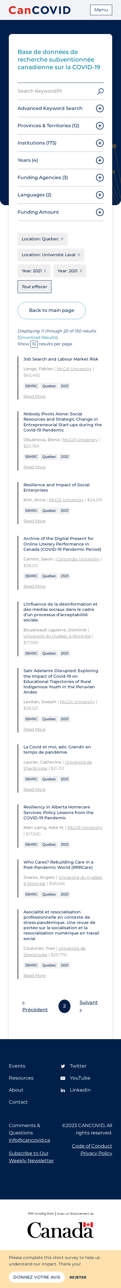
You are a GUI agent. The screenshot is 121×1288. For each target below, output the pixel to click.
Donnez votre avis (36, 1277)
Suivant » (89, 1006)
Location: (40, 239)
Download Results (37, 337)
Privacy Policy (96, 1153)
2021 (64, 386)
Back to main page (51, 310)
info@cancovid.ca (29, 1140)
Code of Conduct (92, 1146)
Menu (101, 10)
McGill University (74, 368)
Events (17, 1066)
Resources (21, 1078)
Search (100, 91)
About (16, 1090)
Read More (34, 396)
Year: (32, 270)
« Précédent (35, 1006)
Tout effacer (34, 286)
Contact (18, 1102)
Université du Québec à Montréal (57, 636)
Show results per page (45, 343)
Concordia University (78, 559)
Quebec (49, 386)
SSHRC (31, 386)
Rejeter (78, 1277)
